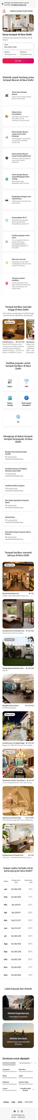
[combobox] (18, 47)
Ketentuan (21, 1117)
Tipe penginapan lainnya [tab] (27, 1063)
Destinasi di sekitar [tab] (9, 1063)
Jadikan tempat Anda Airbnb (21, 11)
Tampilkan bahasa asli (18, 5)
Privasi (13, 1117)
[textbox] (10, 54)
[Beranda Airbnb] (4, 11)
